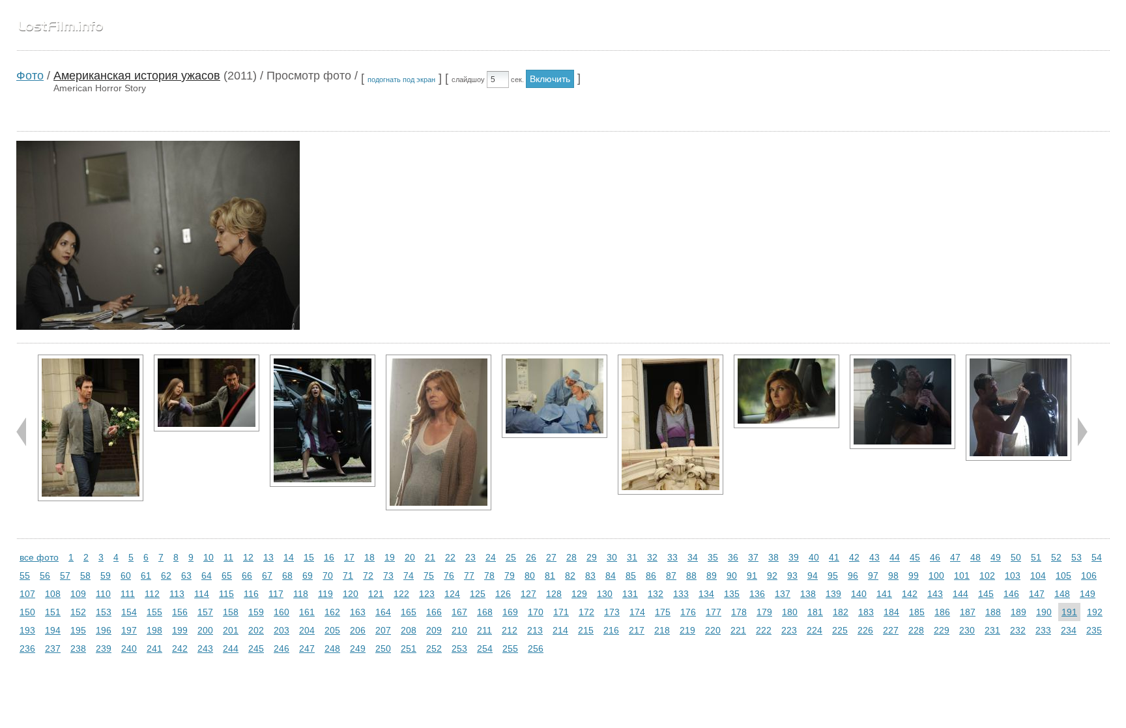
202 (256, 630)
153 (103, 612)
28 (571, 557)
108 (53, 594)
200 (205, 630)
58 (85, 575)
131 (630, 594)
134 (706, 594)
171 (561, 612)
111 (128, 594)
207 (383, 630)
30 (612, 557)
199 (180, 630)
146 (1011, 594)
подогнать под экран (401, 79)
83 (590, 575)
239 (103, 648)
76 (449, 575)
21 (430, 557)
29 (591, 557)
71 (348, 575)
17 (349, 557)
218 (662, 630)
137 (782, 594)
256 (535, 648)
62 (166, 575)
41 (834, 557)
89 (711, 575)
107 (27, 594)
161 (307, 612)
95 (833, 575)
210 (459, 630)
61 (146, 575)
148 (1062, 594)
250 (383, 648)
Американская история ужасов (136, 75)
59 (105, 575)
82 (570, 575)
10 (208, 557)
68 (287, 575)
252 (434, 648)
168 (485, 612)
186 (942, 612)
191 (1069, 612)
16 (329, 557)
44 (894, 557)
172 (586, 612)
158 (230, 612)
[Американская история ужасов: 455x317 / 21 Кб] (206, 393)
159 (256, 612)
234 (1068, 630)
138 (808, 594)
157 (205, 612)
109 (78, 594)
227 (891, 630)
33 (672, 557)
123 (427, 594)
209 (434, 630)
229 (941, 630)
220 (713, 630)
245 (256, 648)
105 (1063, 575)
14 (288, 557)
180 (790, 612)
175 (663, 612)
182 (840, 612)
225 (840, 630)
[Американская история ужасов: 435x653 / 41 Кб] (438, 432)
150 (27, 612)
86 (651, 575)
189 (1018, 612)
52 (1056, 557)
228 (916, 630)
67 (267, 575)
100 (936, 575)
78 (489, 575)
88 (691, 575)
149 (1087, 594)
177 (713, 612)
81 (550, 575)
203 (281, 630)
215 (586, 630)
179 (764, 612)
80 (530, 575)
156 (180, 612)
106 (1089, 575)
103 (1012, 575)
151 (53, 612)
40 (814, 557)
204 (307, 630)
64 (206, 575)
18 (369, 557)
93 (792, 575)
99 (913, 575)
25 (511, 557)
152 (78, 612)
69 (307, 575)
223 (789, 630)
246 (281, 648)
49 (995, 557)
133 (681, 594)
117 (275, 594)
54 (1096, 557)
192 (1095, 612)
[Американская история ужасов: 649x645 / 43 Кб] (1018, 407)
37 (753, 557)
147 (1037, 594)
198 (154, 630)
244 (230, 648)
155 (154, 612)
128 (554, 594)
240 (129, 648)
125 (477, 594)
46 (935, 557)
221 (738, 630)
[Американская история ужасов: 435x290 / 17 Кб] (786, 391)
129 (579, 594)
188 (993, 612)
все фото (39, 557)
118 (300, 594)
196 (103, 630)
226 (865, 630)
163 (358, 612)
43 (874, 557)
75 (429, 575)
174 (637, 612)
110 (103, 594)
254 (485, 648)
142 (909, 594)
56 (45, 575)
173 (612, 612)
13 (268, 557)
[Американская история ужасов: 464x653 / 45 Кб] (90, 428)
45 (915, 557)
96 (853, 575)
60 (126, 575)
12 (248, 557)
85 (631, 575)
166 (434, 612)
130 (605, 594)
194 (53, 630)
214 (560, 630)
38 (773, 557)
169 (510, 612)
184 (891, 612)
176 (688, 612)
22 (450, 557)
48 (975, 557)
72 (368, 575)
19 (389, 557)
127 (528, 594)
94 (812, 575)
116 (251, 594)
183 (866, 612)
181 (815, 612)
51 (1036, 557)
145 (986, 594)
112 (152, 594)
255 (510, 648)
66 (247, 575)
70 (328, 575)
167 (459, 612)
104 (1038, 575)
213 (535, 630)
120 (350, 594)
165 (408, 612)
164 (383, 612)
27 (551, 557)
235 (1094, 630)
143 (935, 594)
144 (960, 594)
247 (307, 648)
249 (358, 648)
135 (732, 594)
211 (484, 630)
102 (987, 575)
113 (176, 594)
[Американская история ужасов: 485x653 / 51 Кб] (670, 424)
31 (632, 557)
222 (764, 630)
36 (733, 557)
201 (230, 630)
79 (509, 575)
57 (65, 575)
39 (793, 557)
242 (180, 648)
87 (671, 575)
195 (78, 630)
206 (358, 630)
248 (332, 648)
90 (732, 575)
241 (154, 648)
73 (388, 575)
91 (752, 575)
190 (1044, 612)
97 (873, 575)
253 (459, 648)
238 (78, 648)
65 (227, 575)
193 (27, 630)
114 (201, 594)
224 (814, 630)
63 (186, 575)
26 (531, 557)
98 (893, 575)
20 (410, 557)
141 (884, 594)
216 (611, 630)
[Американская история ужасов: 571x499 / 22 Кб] (902, 401)
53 (1076, 557)
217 (636, 630)
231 (992, 630)
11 (228, 557)
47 (955, 557)
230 (967, 630)
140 (859, 594)
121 (376, 594)
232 (1018, 630)
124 (452, 594)
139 (833, 594)
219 (687, 630)
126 (503, 594)
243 (205, 648)
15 (309, 557)
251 (408, 648)
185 (917, 612)
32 (652, 557)
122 (401, 594)
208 (408, 630)
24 (490, 557)
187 (967, 612)
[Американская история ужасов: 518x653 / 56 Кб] (322, 420)
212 (509, 630)
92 (772, 575)
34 (692, 557)
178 (739, 612)
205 (332, 630)
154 (129, 612)
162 (332, 612)
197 (129, 630)
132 (655, 594)
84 (610, 575)
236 (27, 648)
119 (325, 594)
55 (25, 575)
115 (226, 594)
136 (757, 594)
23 (470, 557)
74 (408, 575)
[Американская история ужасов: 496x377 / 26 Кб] (554, 396)
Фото (30, 75)
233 (1043, 630)
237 (53, 648)
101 (962, 575)
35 (713, 557)
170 (535, 612)
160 (281, 612)
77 (469, 575)
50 (1016, 557)
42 (854, 557)
